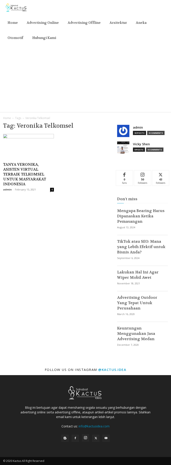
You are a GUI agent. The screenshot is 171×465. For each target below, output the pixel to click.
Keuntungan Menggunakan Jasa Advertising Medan (136, 333)
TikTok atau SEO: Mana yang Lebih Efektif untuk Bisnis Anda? (141, 247)
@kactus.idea (112, 369)
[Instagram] (85, 437)
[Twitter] (95, 438)
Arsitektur (118, 22)
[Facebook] (75, 438)
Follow (142, 173)
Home (13, 22)
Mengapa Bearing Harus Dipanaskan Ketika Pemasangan (141, 216)
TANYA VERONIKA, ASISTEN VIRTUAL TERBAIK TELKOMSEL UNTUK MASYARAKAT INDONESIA (24, 174)
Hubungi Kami (44, 38)
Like (124, 173)
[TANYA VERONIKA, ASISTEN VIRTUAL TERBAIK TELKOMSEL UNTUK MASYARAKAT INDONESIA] (28, 146)
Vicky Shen (141, 144)
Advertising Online (43, 22)
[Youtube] (106, 438)
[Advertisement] (85, 79)
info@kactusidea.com (94, 426)
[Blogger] (65, 438)
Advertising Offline (84, 22)
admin (7, 189)
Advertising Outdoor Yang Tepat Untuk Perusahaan (137, 303)
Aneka (141, 22)
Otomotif (15, 38)
